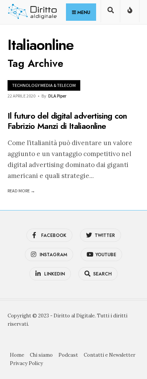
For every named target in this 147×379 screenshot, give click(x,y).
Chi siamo (41, 355)
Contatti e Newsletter (109, 355)
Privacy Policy (26, 363)
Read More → (21, 190)
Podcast (68, 355)
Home (17, 355)
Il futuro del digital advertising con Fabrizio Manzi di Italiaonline (67, 121)
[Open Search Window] (110, 12)
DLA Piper (57, 96)
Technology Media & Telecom (44, 85)
